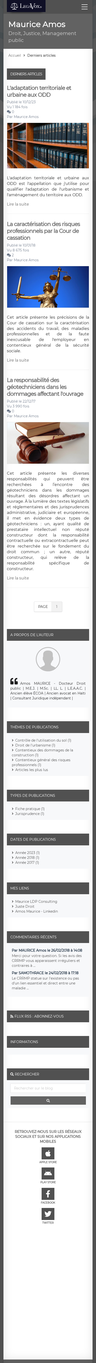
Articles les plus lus (31, 770)
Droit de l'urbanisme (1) (35, 745)
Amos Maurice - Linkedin (36, 911)
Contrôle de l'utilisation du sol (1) (43, 740)
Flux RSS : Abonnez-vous (39, 1016)
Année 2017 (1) (27, 862)
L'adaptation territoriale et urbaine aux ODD (39, 91)
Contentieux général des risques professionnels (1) (41, 762)
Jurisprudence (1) (29, 814)
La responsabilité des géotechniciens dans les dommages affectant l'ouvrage (45, 387)
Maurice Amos (26, 117)
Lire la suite (18, 204)
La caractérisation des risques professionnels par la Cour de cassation (43, 231)
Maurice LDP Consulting (36, 901)
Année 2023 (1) (27, 853)
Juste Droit (24, 906)
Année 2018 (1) (27, 857)
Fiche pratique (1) (30, 809)
